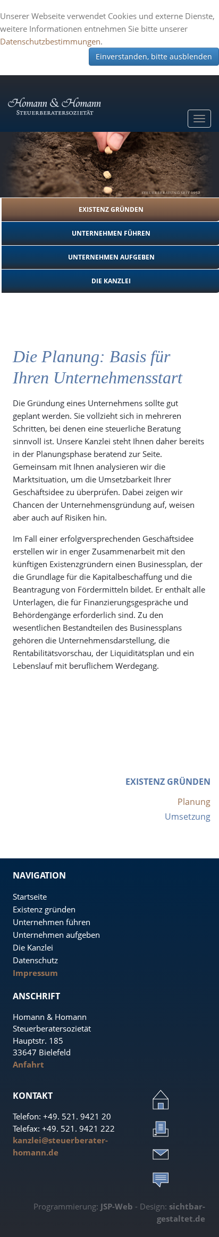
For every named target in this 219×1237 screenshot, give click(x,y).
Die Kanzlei (33, 947)
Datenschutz (35, 960)
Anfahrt (28, 1064)
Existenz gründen (44, 909)
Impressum (35, 972)
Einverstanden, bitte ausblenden (154, 56)
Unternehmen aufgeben (56, 934)
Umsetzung (187, 816)
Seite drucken (161, 1129)
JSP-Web (116, 1206)
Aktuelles (161, 1179)
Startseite (30, 896)
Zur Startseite (161, 1099)
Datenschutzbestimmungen (50, 41)
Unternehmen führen (51, 922)
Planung (194, 802)
